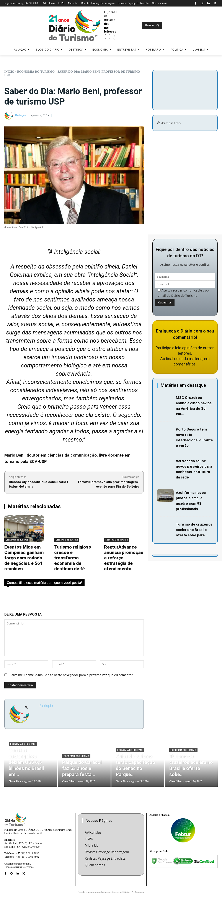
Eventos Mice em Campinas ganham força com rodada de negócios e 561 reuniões (24, 557)
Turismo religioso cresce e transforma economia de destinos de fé (72, 557)
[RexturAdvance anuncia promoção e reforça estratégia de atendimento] (124, 528)
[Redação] (9, 115)
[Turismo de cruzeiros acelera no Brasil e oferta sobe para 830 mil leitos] (165, 527)
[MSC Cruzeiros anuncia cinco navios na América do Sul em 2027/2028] (165, 400)
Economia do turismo (36, 71)
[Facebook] (195, 3)
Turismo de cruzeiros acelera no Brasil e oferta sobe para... (194, 529)
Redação (20, 115)
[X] (215, 3)
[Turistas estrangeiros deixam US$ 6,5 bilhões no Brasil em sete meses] (30, 764)
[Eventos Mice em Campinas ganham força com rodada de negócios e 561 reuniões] (24, 528)
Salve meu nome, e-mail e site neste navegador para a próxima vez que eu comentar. (72, 675)
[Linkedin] (208, 3)
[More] (184, 99)
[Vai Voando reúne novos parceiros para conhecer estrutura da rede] (165, 463)
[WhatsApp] (185, 89)
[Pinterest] (211, 79)
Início (9, 71)
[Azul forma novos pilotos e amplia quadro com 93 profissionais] (165, 495)
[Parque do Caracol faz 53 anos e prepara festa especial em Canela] (84, 764)
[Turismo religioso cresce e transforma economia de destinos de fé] (74, 528)
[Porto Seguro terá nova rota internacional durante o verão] (165, 432)
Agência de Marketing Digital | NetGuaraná (122, 892)
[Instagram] (202, 3)
